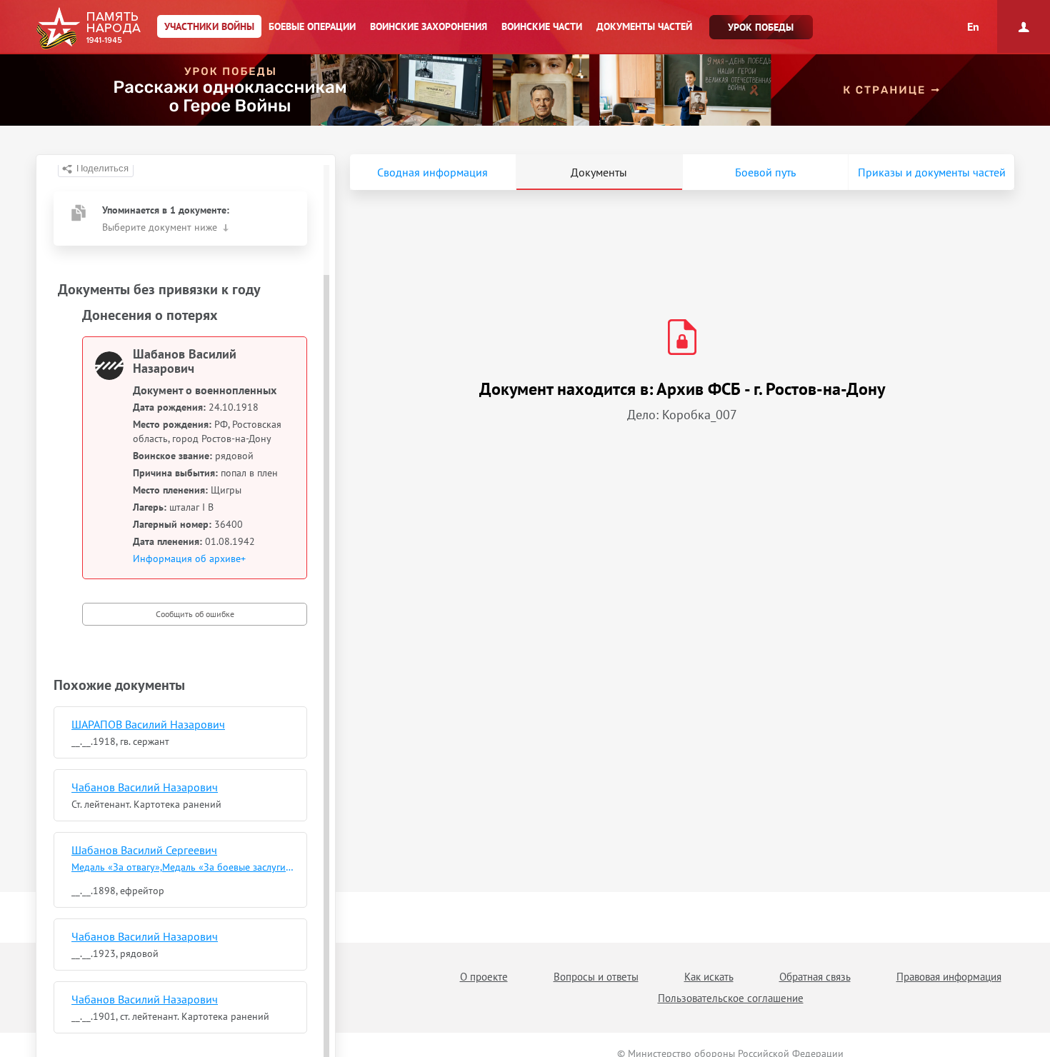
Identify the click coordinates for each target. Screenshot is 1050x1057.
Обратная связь (815, 976)
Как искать (709, 976)
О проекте (484, 976)
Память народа (88, 28)
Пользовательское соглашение (731, 998)
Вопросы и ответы (596, 976)
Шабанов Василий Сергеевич (144, 850)
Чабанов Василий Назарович (144, 787)
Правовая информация (948, 976)
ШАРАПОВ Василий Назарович (148, 724)
